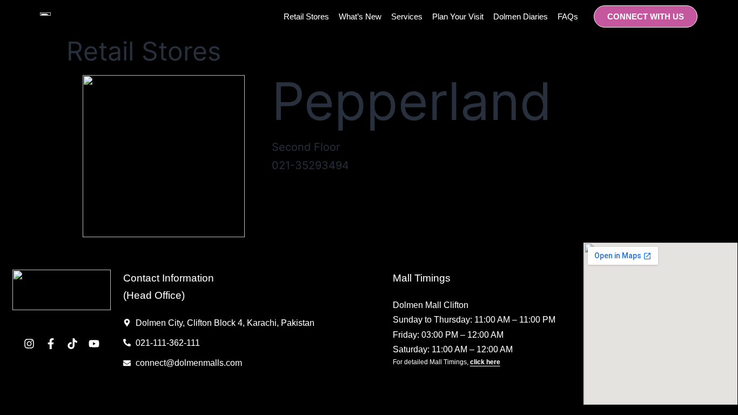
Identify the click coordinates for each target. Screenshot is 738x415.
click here (485, 362)
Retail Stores (306, 16)
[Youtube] (94, 343)
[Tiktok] (72, 343)
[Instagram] (29, 343)
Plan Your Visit (458, 16)
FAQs (568, 16)
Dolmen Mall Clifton (430, 305)
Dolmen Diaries (520, 16)
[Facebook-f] (51, 343)
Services (406, 16)
